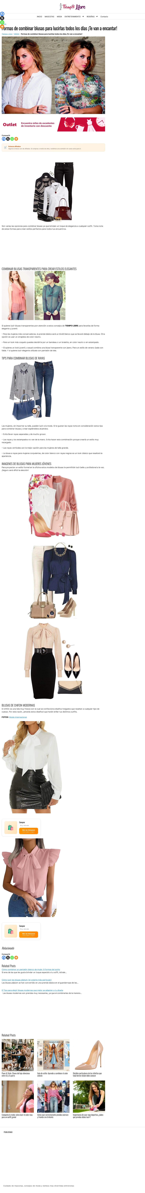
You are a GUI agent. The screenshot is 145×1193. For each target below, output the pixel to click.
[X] (8, 139)
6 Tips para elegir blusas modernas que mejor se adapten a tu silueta (32, 990)
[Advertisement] (53, 248)
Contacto (104, 16)
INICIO (39, 16)
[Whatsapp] (12, 139)
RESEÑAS (90, 16)
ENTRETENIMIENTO (73, 16)
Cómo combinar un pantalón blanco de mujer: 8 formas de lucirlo (31, 969)
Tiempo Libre (7, 34)
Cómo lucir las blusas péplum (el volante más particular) (27, 980)
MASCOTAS (49, 16)
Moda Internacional (18, 717)
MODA (59, 16)
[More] (16, 139)
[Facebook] (4, 139)
